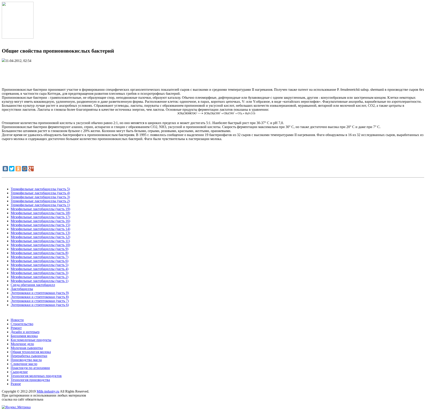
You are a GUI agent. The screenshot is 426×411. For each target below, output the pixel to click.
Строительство (22, 324)
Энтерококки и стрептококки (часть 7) (40, 301)
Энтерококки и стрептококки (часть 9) (40, 293)
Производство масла (26, 360)
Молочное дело (22, 344)
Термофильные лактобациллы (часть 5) (40, 189)
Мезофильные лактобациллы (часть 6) (39, 261)
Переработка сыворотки (29, 356)
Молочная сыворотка (27, 348)
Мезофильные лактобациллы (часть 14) (40, 229)
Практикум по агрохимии (30, 368)
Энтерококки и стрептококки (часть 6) (40, 305)
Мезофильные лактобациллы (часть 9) (39, 249)
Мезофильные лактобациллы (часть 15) (40, 225)
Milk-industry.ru (48, 391)
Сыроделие (19, 372)
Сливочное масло (24, 364)
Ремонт (16, 328)
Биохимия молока (24, 336)
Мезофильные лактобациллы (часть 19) (40, 209)
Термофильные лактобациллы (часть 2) (40, 201)
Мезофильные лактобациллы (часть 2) (39, 277)
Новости (17, 320)
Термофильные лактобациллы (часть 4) (40, 193)
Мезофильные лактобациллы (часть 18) (40, 213)
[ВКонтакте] (5, 168)
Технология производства (30, 380)
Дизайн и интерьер (25, 332)
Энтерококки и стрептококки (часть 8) (40, 297)
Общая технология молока (31, 352)
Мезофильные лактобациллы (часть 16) (40, 221)
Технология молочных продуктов (36, 376)
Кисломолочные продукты (31, 340)
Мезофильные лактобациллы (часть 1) (39, 281)
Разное (16, 384)
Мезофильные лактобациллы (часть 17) (40, 217)
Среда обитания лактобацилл (33, 285)
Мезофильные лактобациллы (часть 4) (39, 269)
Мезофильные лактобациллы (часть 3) (39, 273)
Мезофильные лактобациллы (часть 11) (40, 241)
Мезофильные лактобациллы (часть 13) (40, 233)
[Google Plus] (31, 168)
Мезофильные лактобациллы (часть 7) (39, 257)
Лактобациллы (22, 289)
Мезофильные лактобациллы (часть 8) (39, 253)
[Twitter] (11, 168)
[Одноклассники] (18, 168)
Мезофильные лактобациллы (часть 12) (40, 237)
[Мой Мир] (24, 168)
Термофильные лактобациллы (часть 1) (40, 205)
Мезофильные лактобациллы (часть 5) (39, 265)
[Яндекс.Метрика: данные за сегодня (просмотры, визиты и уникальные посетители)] (16, 407)
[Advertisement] (213, 73)
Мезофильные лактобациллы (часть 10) (40, 245)
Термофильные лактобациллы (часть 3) (40, 197)
